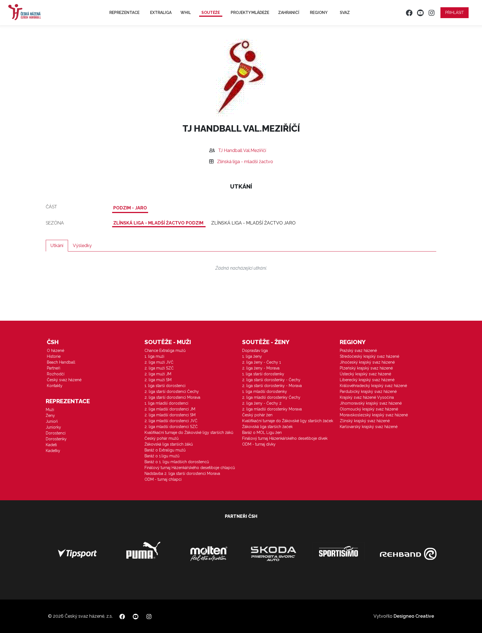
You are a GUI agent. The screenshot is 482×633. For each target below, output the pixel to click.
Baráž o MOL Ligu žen (262, 432)
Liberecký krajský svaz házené (367, 380)
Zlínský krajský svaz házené (365, 421)
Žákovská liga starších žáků (168, 444)
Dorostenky (56, 439)
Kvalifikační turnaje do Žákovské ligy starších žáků (188, 432)
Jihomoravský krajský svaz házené (371, 403)
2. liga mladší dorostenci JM (169, 409)
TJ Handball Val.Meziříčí (242, 150)
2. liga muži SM (158, 380)
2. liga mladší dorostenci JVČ (170, 421)
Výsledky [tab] (82, 245)
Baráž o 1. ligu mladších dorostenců (176, 462)
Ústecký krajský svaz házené (365, 374)
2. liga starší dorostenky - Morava (272, 385)
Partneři (53, 368)
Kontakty (54, 385)
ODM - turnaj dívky (259, 444)
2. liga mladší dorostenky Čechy (271, 397)
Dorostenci (56, 433)
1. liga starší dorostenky (263, 374)
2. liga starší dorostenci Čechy (171, 391)
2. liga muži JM (157, 374)
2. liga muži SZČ (159, 368)
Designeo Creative (414, 616)
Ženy (50, 415)
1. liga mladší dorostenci (166, 403)
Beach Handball (61, 362)
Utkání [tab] (56, 245)
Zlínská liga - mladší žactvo (245, 161)
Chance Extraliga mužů (164, 350)
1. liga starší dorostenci (164, 385)
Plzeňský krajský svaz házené (366, 368)
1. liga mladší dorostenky (264, 391)
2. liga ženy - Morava (260, 368)
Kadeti (51, 445)
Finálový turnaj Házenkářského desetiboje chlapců (189, 467)
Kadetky (53, 450)
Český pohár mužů (161, 438)
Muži (50, 409)
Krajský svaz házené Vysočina (367, 397)
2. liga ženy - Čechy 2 (261, 403)
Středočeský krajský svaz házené (369, 356)
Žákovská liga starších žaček (267, 426)
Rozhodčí (55, 374)
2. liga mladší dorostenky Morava (272, 409)
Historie (54, 356)
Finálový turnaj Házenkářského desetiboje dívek (284, 438)
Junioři (52, 421)
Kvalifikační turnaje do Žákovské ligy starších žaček (287, 421)
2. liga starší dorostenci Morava (172, 397)
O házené (55, 350)
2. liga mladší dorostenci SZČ (171, 426)
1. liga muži (154, 356)
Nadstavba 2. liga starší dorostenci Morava (182, 473)
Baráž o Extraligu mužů (164, 450)
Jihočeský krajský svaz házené (367, 362)
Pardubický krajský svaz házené (368, 391)
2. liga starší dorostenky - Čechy (271, 380)
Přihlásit (454, 12)
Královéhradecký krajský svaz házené (373, 385)
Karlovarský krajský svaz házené (368, 426)
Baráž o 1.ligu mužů (161, 456)
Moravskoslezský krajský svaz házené (374, 415)
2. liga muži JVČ (158, 362)
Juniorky (53, 427)
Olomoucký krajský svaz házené (369, 409)
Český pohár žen (257, 415)
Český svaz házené (64, 380)
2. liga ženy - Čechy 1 (261, 362)
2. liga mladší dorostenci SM (170, 415)
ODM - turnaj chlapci (163, 479)
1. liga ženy (252, 356)
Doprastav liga (255, 350)
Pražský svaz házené (358, 350)
